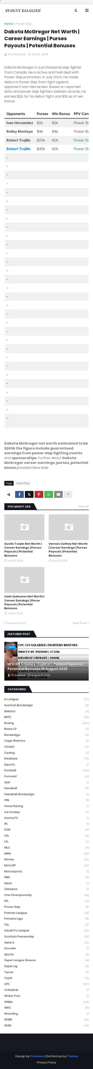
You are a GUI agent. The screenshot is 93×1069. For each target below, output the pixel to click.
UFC (46, 984)
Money (46, 859)
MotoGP (46, 865)
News (46, 883)
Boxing (46, 723)
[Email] (58, 494)
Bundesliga (46, 735)
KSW (46, 830)
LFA (46, 836)
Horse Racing (46, 806)
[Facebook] (19, 494)
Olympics (46, 889)
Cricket (46, 747)
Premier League (46, 913)
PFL (46, 901)
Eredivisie (46, 758)
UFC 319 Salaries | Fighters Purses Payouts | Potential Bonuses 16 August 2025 (45, 666)
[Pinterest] (39, 494)
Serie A (46, 942)
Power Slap (24, 24)
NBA (46, 877)
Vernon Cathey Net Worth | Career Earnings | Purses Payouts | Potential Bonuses (68, 550)
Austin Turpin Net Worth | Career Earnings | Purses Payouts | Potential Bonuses (23, 550)
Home (8, 24)
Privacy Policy (46, 1062)
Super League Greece (46, 960)
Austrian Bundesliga (46, 705)
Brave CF (46, 729)
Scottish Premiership (46, 936)
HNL (46, 800)
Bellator (46, 711)
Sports (46, 954)
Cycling (46, 753)
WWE (46, 1025)
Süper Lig (46, 966)
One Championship (46, 895)
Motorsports (46, 871)
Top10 (46, 978)
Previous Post (16, 623)
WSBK (46, 1019)
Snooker (46, 948)
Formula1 (46, 776)
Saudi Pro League (46, 930)
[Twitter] (29, 494)
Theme (72, 1056)
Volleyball (46, 990)
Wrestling (46, 1014)
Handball (46, 788)
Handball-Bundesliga (46, 794)
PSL (46, 925)
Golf (46, 782)
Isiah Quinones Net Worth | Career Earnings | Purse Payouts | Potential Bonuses (24, 602)
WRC (46, 1008)
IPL (46, 824)
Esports (46, 764)
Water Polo (46, 996)
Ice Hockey (46, 812)
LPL (46, 842)
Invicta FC (46, 818)
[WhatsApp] (48, 494)
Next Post (80, 623)
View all (84, 506)
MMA (46, 853)
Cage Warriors (46, 741)
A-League (46, 699)
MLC (46, 847)
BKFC (46, 717)
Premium (37, 1056)
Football (46, 770)
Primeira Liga (46, 919)
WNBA (46, 1002)
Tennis (46, 972)
